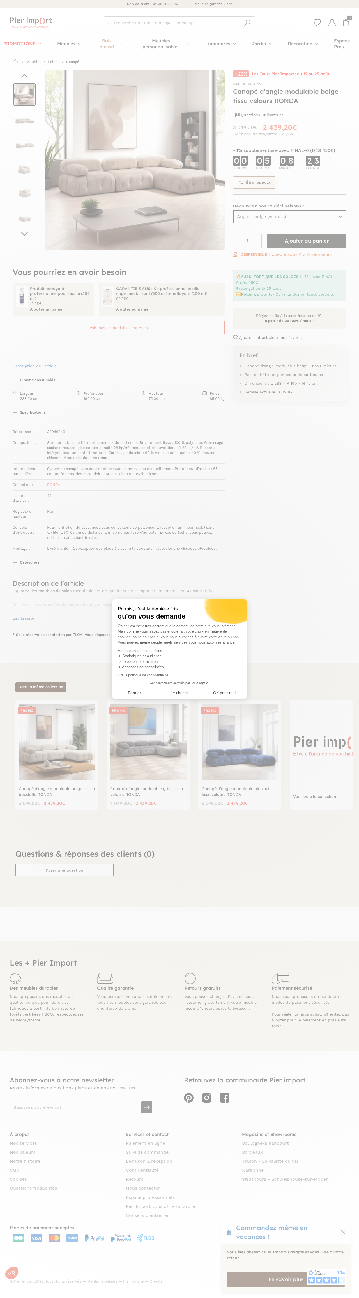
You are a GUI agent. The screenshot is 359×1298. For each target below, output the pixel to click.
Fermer (134, 692)
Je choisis (179, 692)
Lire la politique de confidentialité (143, 675)
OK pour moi (224, 692)
